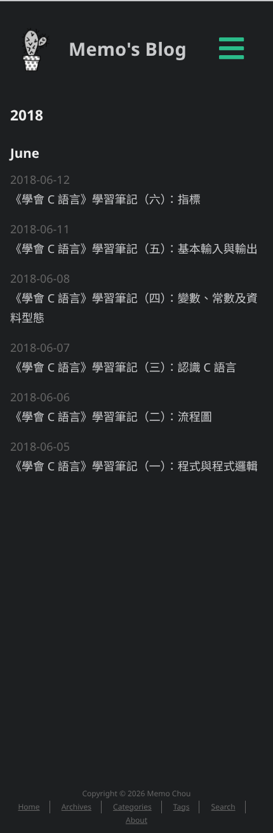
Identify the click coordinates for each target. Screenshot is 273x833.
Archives (76, 806)
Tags (181, 806)
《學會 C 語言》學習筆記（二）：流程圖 (111, 417)
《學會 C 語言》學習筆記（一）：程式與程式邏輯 (134, 466)
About (136, 820)
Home (28, 806)
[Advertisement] (136, 624)
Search (223, 806)
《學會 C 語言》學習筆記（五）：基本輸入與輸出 (134, 249)
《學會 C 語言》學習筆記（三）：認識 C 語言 (123, 367)
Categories (132, 806)
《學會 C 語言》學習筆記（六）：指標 (105, 199)
